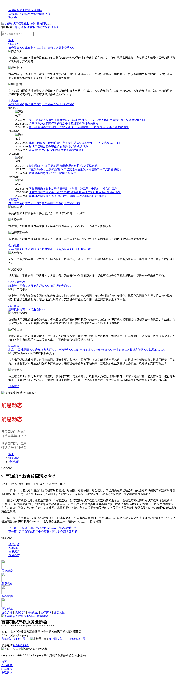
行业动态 (66, 104)
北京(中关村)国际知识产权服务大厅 (32, 349)
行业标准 (121, 349)
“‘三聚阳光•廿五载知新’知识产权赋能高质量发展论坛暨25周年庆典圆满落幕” (76, 169)
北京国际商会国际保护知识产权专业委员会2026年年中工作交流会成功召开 (75, 142)
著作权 (31, 27)
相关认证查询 (61, 285)
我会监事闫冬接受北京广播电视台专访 (52, 173)
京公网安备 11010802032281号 (66, 638)
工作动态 (72, 203)
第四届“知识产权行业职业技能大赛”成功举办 (56, 150)
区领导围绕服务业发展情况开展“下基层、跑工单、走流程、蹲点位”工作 (73, 188)
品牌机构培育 (19, 309)
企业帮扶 (65, 349)
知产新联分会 (52, 203)
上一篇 (42, 527)
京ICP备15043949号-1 (14, 638)
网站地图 (33, 612)
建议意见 (59, 612)
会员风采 (50, 104)
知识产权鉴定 (85, 349)
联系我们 (13, 386)
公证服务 (104, 349)
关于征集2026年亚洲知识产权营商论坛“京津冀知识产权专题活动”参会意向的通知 (79, 127)
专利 (17, 27)
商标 (23, 27)
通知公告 (16, 104)
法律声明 (46, 612)
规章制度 (33, 47)
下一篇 (42, 531)
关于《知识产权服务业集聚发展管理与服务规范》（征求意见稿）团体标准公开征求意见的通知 (87, 120)
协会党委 (16, 203)
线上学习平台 (19, 285)
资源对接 (33, 249)
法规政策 (157, 349)
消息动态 (13, 100)
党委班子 (33, 203)
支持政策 (83, 249)
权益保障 (13, 305)
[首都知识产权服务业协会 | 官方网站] (24, 23)
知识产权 (41, 27)
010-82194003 (21, 645)
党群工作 (13, 199)
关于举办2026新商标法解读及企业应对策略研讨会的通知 (63, 123)
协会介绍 (13, 44)
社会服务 (13, 346)
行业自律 (39, 309)
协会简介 (16, 47)
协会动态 (33, 104)
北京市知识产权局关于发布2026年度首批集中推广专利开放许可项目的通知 (75, 192)
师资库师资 (40, 285)
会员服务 (13, 245)
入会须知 (16, 249)
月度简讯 (50, 249)
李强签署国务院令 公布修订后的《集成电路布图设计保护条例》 (68, 196)
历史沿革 (66, 47)
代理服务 (53, 27)
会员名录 (66, 249)
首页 (11, 40)
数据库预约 (139, 349)
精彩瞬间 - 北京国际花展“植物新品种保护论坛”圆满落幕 (63, 165)
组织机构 (50, 47)
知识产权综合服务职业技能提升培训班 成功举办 (58, 146)
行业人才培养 (16, 282)
